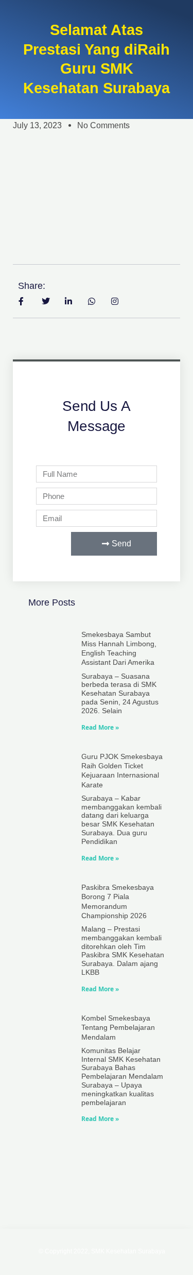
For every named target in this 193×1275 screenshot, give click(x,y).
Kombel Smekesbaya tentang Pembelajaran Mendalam (118, 1027)
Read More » (100, 727)
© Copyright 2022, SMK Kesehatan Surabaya (102, 1251)
